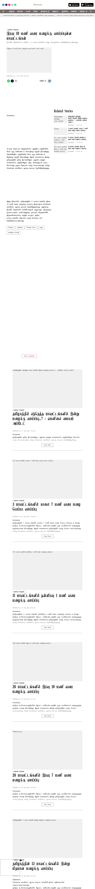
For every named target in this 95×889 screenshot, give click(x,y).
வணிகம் (74, 11)
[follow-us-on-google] (49, 81)
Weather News (31, 227)
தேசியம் (20, 11)
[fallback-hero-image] (60, 119)
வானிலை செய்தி (13, 232)
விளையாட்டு (45, 11)
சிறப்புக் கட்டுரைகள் (86, 11)
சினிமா (35, 11)
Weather (10, 227)
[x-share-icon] (12, 82)
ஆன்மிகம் (65, 11)
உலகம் (28, 11)
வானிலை (20, 227)
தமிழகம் (11, 11)
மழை (41, 227)
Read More (47, 445)
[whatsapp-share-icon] (8, 82)
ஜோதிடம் (55, 11)
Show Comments (29, 356)
